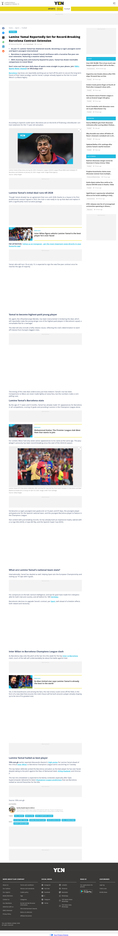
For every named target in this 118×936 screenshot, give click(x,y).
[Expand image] (79, 130)
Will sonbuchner (68, 820)
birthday (54, 597)
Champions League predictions (49, 780)
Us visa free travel (21, 820)
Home (11, 28)
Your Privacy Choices (61, 935)
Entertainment (91, 68)
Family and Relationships (93, 177)
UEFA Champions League (44, 816)
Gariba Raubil (29, 44)
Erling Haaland (64, 771)
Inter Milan (22, 764)
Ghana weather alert (37, 820)
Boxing (59, 9)
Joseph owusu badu (21, 823)
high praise (53, 762)
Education (89, 209)
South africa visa (53, 820)
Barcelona (13, 73)
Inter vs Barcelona (70, 656)
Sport (53, 601)
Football (67, 9)
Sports (51, 9)
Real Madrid (19, 816)
